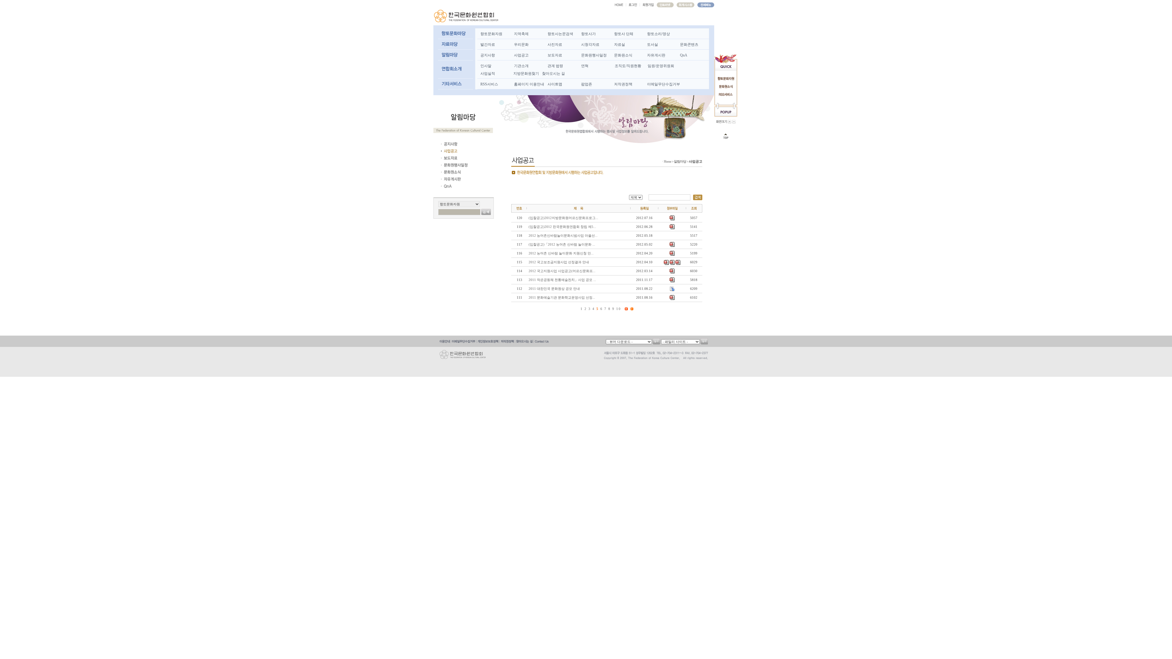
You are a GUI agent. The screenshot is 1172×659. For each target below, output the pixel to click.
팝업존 (586, 84)
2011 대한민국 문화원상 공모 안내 (554, 288)
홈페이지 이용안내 (529, 84)
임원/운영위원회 (661, 66)
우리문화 (521, 44)
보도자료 (555, 55)
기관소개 (521, 66)
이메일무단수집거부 (663, 84)
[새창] (665, 5)
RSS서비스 (489, 84)
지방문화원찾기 (526, 73)
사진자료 (555, 44)
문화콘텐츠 (689, 44)
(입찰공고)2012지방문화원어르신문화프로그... (563, 218)
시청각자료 (590, 44)
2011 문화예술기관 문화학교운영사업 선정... (562, 297)
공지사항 (487, 55)
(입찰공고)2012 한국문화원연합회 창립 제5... (562, 227)
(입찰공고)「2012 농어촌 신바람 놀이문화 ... (562, 244)
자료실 (619, 44)
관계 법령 (555, 66)
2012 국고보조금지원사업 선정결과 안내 (559, 262)
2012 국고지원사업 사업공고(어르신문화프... (562, 271)
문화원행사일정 (594, 55)
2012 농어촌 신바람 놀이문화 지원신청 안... (561, 253)
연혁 (584, 66)
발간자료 (487, 44)
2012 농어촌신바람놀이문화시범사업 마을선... (563, 235)
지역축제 (521, 34)
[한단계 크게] (729, 121)
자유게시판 (656, 55)
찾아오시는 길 (553, 73)
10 (618, 309)
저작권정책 (623, 84)
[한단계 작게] (734, 121)
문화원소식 (623, 55)
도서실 (652, 44)
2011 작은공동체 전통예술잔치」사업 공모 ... (562, 280)
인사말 (485, 66)
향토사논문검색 (560, 34)
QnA (683, 55)
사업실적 (487, 73)
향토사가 (588, 34)
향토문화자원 (491, 34)
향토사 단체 (623, 34)
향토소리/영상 (658, 34)
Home (667, 161)
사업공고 (521, 55)
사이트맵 (555, 84)
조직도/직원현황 (628, 66)
